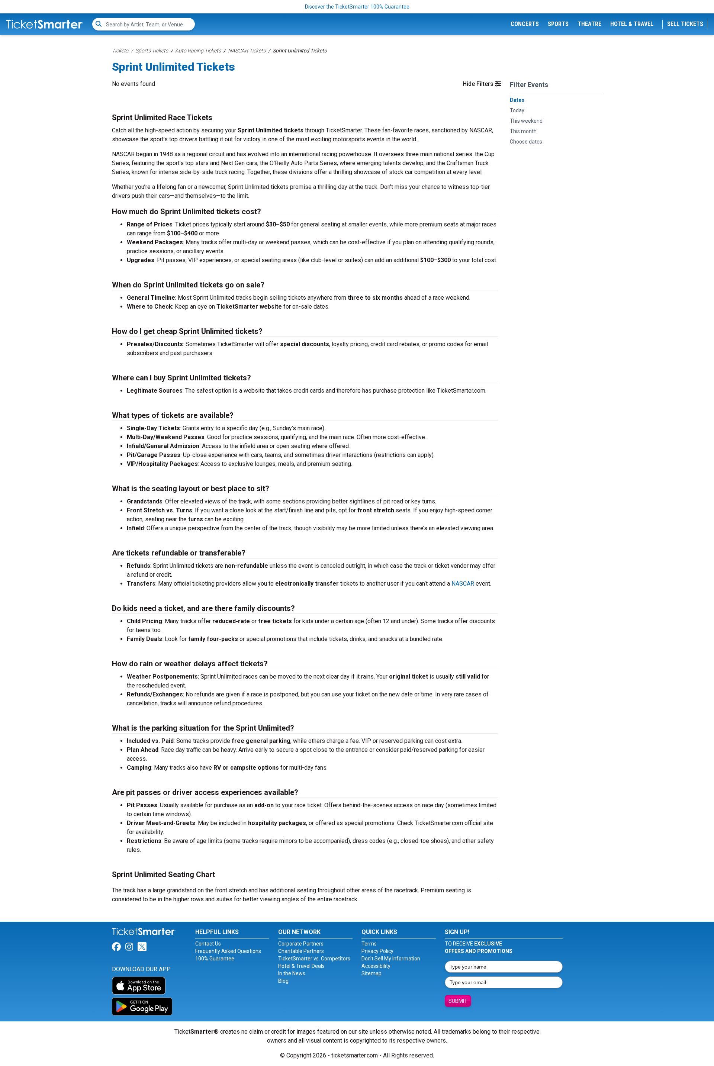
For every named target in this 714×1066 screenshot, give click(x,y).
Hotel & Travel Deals (301, 966)
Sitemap (371, 973)
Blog (283, 981)
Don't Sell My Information (390, 959)
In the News (291, 973)
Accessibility (375, 966)
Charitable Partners (301, 951)
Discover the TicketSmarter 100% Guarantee (357, 7)
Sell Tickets (685, 24)
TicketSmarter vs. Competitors (314, 959)
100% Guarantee (214, 959)
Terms (369, 944)
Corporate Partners (301, 944)
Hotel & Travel (631, 24)
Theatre (589, 24)
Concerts (525, 24)
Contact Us (208, 944)
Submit (457, 1001)
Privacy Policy (377, 951)
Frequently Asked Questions (228, 951)
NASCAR (462, 583)
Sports (558, 24)
